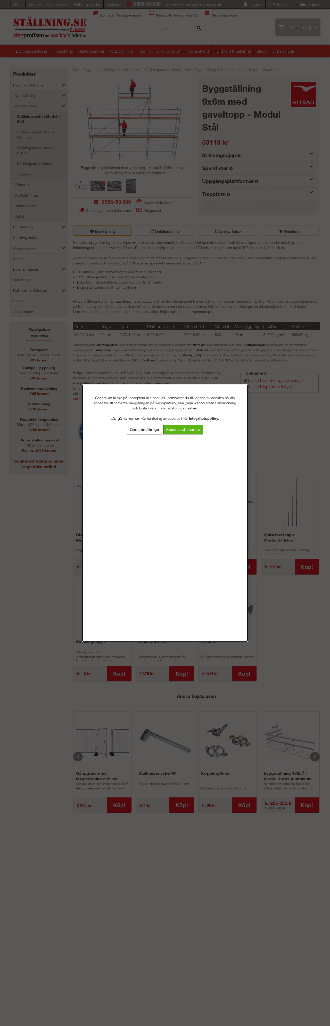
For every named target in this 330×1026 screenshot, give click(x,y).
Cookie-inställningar (144, 429)
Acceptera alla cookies (183, 429)
